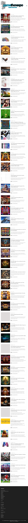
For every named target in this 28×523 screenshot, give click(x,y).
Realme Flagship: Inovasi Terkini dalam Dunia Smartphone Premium (17, 421)
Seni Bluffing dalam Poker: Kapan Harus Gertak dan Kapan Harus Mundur (17, 80)
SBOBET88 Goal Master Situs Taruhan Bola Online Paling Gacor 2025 (18, 91)
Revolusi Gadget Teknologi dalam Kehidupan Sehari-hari (16, 133)
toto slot (2, 514)
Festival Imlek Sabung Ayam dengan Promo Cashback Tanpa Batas (18, 59)
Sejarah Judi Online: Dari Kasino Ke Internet (18, 271)
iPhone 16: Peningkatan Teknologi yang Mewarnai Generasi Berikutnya (17, 444)
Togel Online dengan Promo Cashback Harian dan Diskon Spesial (17, 27)
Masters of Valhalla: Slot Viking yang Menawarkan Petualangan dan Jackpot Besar (18, 123)
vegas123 (2, 494)
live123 (2, 493)
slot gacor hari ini (3, 508)
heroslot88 (2, 504)
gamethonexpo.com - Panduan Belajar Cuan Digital (10, 520)
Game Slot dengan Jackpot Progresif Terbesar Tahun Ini (17, 101)
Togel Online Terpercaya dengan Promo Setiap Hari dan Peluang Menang (17, 16)
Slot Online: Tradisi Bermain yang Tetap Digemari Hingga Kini (17, 283)
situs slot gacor (3, 490)
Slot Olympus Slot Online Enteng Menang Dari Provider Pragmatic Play (18, 347)
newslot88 (2, 497)
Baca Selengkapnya (14, 32)
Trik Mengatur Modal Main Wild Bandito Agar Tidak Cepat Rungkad (17, 241)
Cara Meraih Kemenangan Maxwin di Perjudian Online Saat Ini (17, 165)
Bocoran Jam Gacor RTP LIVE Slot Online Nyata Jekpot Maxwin (17, 304)
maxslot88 (2, 506)
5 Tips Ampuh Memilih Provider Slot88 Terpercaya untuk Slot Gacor (17, 209)
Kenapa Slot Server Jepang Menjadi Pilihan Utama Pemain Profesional (18, 357)
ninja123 (2, 516)
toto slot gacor (3, 496)
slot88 (2, 500)
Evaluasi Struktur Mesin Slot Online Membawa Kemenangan (17, 48)
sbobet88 (2, 510)
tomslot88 (2, 502)
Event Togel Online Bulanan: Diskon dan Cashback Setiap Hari (17, 38)
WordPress (16, 521)
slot (1, 507)
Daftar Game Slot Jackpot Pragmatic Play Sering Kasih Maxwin (17, 186)
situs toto (2, 495)
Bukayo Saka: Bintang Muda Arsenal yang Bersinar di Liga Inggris (18, 476)
